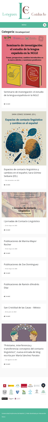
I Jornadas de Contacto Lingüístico (22, 221)
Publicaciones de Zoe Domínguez (21, 264)
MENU (24, 25)
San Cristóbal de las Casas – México (22, 307)
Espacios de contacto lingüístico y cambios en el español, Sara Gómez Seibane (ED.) (22, 173)
